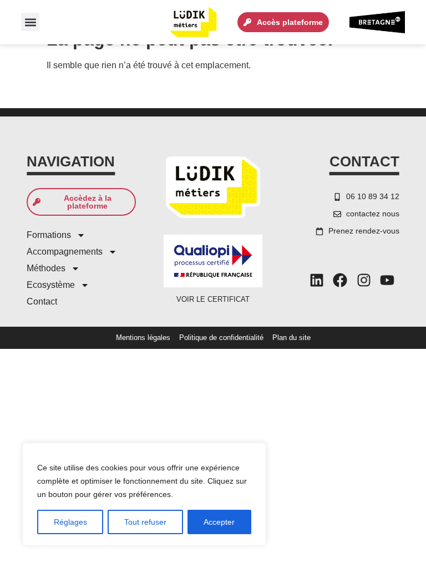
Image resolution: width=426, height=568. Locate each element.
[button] (30, 22)
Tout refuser (145, 522)
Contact (42, 301)
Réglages (70, 522)
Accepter (219, 522)
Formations (49, 235)
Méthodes (46, 268)
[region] (144, 494)
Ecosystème (51, 285)
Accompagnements (65, 251)
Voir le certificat (213, 299)
